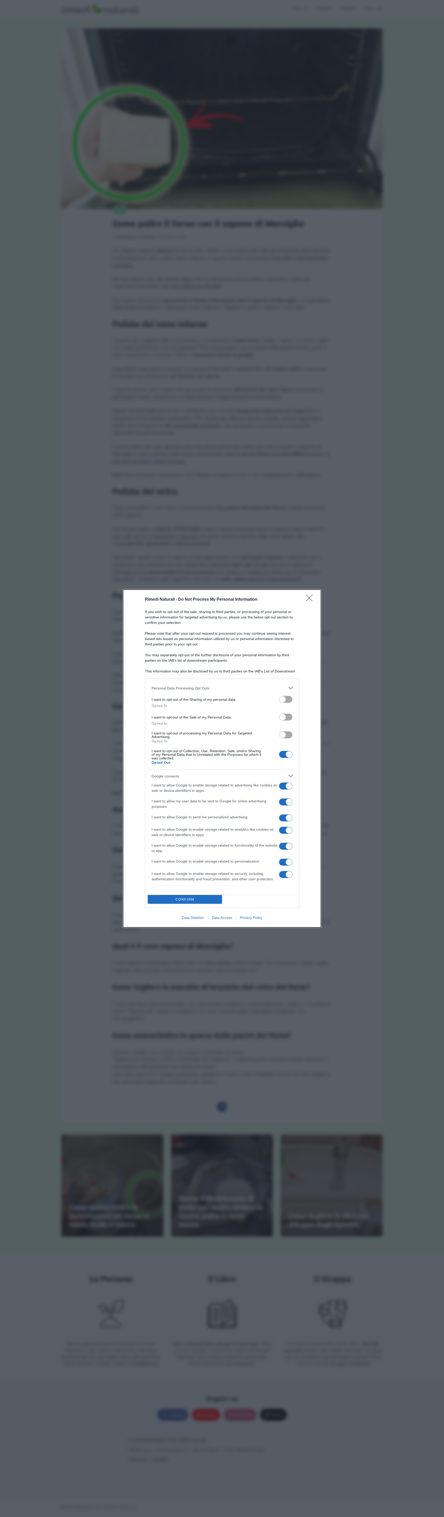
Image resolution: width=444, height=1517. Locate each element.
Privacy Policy (251, 918)
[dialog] (222, 758)
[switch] (285, 699)
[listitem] (222, 688)
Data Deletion (193, 918)
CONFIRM (185, 899)
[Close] (311, 600)
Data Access (222, 918)
